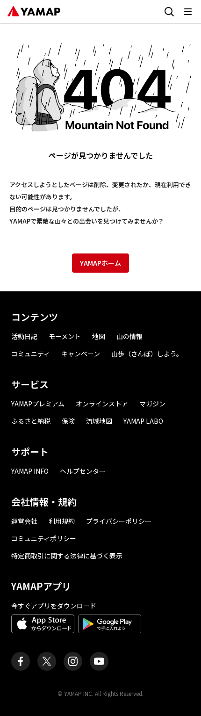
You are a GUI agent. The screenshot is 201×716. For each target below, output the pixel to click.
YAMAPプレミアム (38, 403)
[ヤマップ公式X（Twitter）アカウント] (46, 661)
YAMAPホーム (100, 263)
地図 (98, 336)
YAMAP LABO (143, 421)
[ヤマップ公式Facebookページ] (20, 661)
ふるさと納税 (30, 421)
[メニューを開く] (188, 11)
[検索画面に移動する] (169, 11)
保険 (68, 421)
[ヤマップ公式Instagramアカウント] (73, 661)
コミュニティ (30, 353)
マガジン (152, 403)
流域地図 (99, 421)
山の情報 (129, 336)
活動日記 (24, 336)
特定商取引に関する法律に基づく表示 (66, 555)
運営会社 (24, 521)
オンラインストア (102, 403)
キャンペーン (80, 353)
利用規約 (62, 521)
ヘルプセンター (83, 471)
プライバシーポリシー (118, 521)
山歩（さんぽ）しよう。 (147, 353)
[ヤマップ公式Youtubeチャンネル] (99, 661)
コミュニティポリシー (43, 538)
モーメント (65, 336)
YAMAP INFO (30, 471)
